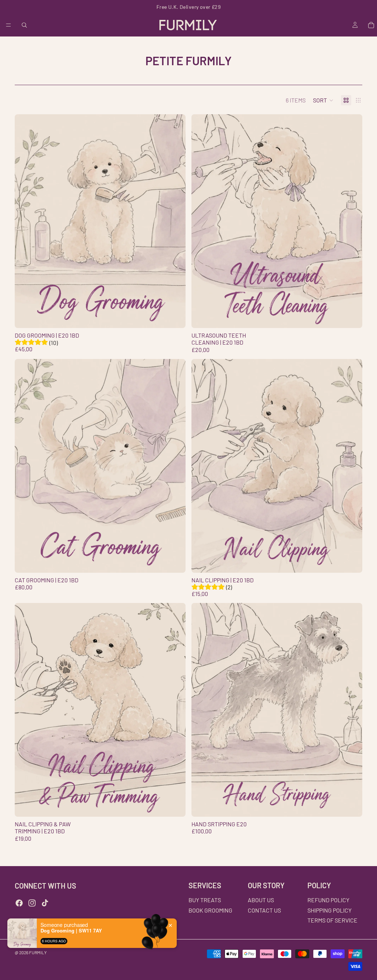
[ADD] (350, 316)
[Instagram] (32, 903)
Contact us (264, 910)
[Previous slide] (26, 221)
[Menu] (8, 25)
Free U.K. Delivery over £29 (188, 7)
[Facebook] (19, 903)
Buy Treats (204, 899)
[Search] (24, 25)
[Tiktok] (44, 903)
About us (261, 899)
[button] (323, 100)
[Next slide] (174, 221)
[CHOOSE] (174, 316)
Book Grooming (210, 910)
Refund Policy (328, 899)
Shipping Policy (329, 910)
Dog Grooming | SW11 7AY (71, 931)
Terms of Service (332, 920)
